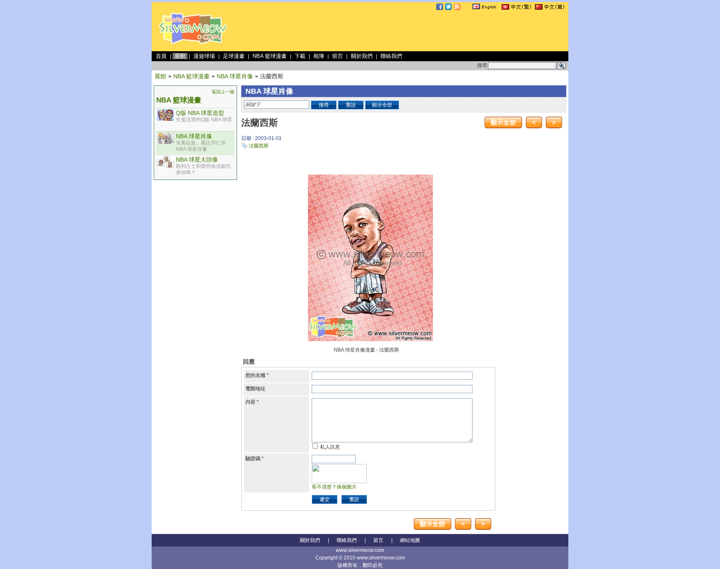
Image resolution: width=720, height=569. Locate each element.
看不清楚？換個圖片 (334, 487)
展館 (180, 56)
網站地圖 (410, 540)
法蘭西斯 (259, 146)
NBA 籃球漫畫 (269, 56)
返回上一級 (223, 91)
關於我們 (361, 56)
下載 (300, 56)
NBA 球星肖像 (235, 76)
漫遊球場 (204, 56)
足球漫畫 (234, 56)
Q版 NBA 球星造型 (200, 113)
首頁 (161, 56)
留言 (337, 56)
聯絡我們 (391, 56)
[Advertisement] (415, 31)
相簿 (318, 56)
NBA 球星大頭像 (197, 159)
